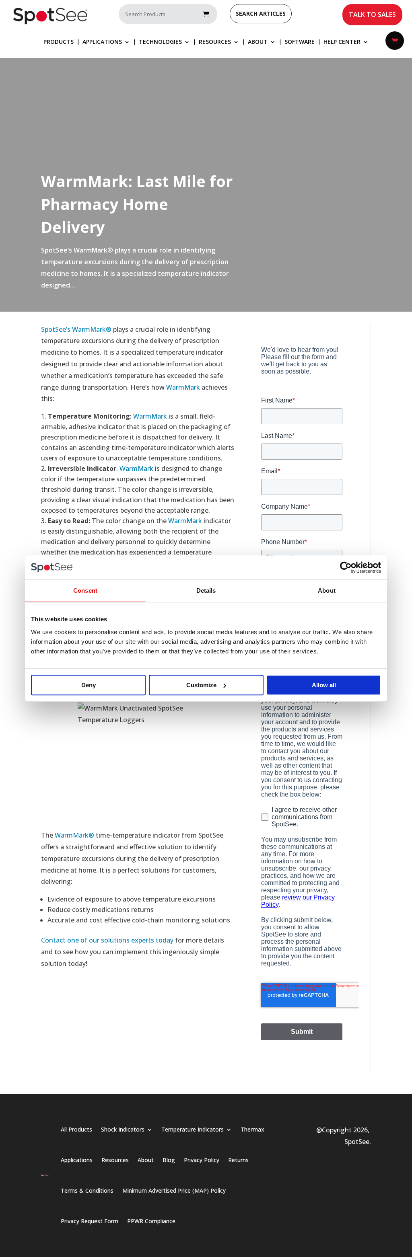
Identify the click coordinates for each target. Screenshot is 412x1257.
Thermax (252, 1129)
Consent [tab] (85, 590)
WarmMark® (74, 835)
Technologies (160, 42)
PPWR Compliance (151, 1221)
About (258, 42)
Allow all (324, 685)
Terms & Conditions (87, 1190)
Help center (341, 42)
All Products (76, 1129)
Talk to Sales (372, 14)
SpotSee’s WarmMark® (76, 329)
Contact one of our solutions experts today (107, 940)
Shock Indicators (122, 1129)
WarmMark (183, 387)
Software (299, 42)
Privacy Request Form (89, 1221)
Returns (238, 1160)
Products (58, 42)
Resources (215, 42)
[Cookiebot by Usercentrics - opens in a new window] (346, 567)
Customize (201, 685)
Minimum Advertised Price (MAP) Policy (174, 1190)
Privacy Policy (201, 1160)
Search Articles (261, 13)
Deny (88, 685)
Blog (169, 1160)
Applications (102, 42)
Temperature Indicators (192, 1129)
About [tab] (327, 590)
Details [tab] (206, 590)
